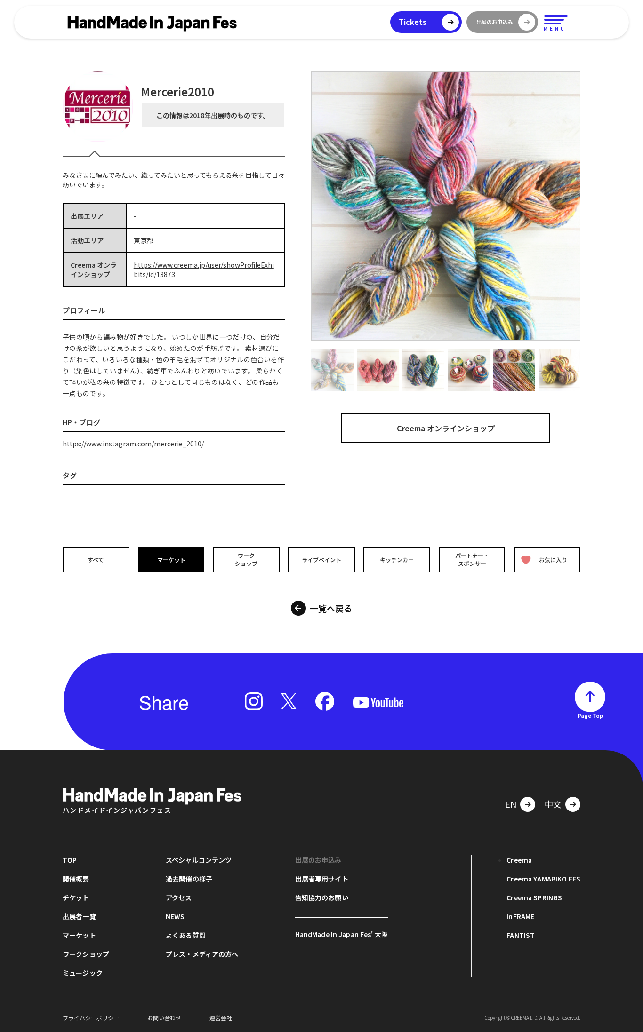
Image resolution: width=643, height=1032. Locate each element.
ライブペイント (321, 560)
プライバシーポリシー (91, 1018)
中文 (553, 804)
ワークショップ (246, 559)
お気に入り (553, 560)
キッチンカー (397, 560)
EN (510, 804)
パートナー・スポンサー (472, 559)
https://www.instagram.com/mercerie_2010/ (133, 443)
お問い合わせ (164, 1018)
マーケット (171, 560)
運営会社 (220, 1018)
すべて (96, 560)
